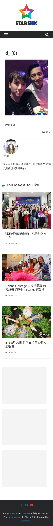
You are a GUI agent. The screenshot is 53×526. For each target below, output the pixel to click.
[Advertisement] (24, 385)
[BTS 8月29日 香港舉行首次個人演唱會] (26, 308)
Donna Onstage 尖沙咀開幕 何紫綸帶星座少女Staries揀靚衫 (25, 288)
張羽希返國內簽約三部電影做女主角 (26, 236)
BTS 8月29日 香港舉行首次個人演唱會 (25, 344)
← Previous (8, 124)
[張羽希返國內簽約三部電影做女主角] (26, 194)
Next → (46, 132)
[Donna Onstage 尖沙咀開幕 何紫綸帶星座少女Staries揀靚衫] (26, 256)
